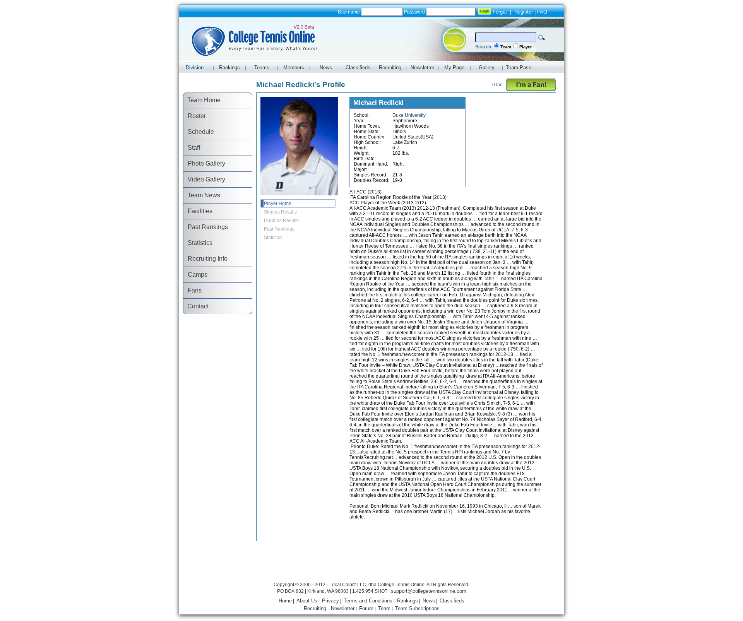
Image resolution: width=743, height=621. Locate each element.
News (429, 601)
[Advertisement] (371, 562)
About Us (306, 601)
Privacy (330, 601)
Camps (195, 274)
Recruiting (315, 608)
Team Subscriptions (417, 608)
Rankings (407, 601)
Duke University (409, 115)
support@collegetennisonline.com (428, 591)
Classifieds (452, 601)
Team (505, 46)
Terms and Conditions (368, 601)
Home (285, 601)
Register (523, 12)
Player (525, 46)
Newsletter (342, 608)
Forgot (500, 12)
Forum (366, 608)
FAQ (542, 12)
